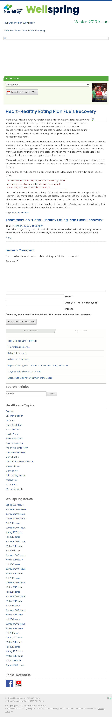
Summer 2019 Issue (16, 527)
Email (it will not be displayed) (81, 302)
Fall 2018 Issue (13, 536)
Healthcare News (14, 438)
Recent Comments (31, 331)
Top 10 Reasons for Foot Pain (22, 340)
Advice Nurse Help (17, 353)
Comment (12, 261)
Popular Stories (81, 331)
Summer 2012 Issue (15, 623)
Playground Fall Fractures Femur (24, 371)
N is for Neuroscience (19, 346)
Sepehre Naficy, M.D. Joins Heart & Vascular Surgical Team (38, 365)
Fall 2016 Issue (13, 564)
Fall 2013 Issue (13, 605)
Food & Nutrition (14, 425)
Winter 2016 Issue (14, 573)
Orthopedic (12, 470)
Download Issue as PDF (23, 92)
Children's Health (14, 415)
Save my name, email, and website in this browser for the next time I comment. (50, 314)
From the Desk (13, 429)
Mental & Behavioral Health (20, 461)
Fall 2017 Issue (13, 550)
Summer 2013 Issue (15, 610)
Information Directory (17, 447)
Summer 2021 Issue (15, 513)
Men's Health (12, 457)
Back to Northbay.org (34, 30)
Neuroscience (13, 466)
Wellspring (52, 9)
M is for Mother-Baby (18, 359)
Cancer (9, 411)
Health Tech (12, 434)
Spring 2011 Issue (14, 637)
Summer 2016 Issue (16, 568)
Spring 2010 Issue (14, 651)
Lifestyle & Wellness (15, 452)
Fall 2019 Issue (13, 523)
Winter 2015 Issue (14, 587)
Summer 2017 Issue (15, 555)
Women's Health (14, 489)
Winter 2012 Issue (14, 628)
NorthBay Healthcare (14, 9)
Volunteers (11, 484)
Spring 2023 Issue (15, 504)
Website (69, 308)
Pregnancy (11, 479)
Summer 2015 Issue (16, 582)
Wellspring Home (12, 30)
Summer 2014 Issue (16, 596)
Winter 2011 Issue (14, 642)
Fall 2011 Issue (12, 633)
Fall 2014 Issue (13, 591)
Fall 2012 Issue (13, 619)
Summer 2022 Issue (16, 509)
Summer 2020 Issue (16, 518)
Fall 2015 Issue (13, 578)
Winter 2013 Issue (14, 614)
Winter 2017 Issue (14, 559)
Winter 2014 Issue (14, 601)
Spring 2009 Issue (15, 665)
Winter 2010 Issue (14, 656)
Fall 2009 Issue (13, 660)
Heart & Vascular (20, 212)
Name (68, 296)
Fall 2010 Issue (13, 646)
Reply (8, 237)
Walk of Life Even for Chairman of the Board (30, 377)
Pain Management (15, 475)
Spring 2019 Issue (14, 532)
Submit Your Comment (22, 321)
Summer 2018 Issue (16, 541)
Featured (10, 420)
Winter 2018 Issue (14, 546)
